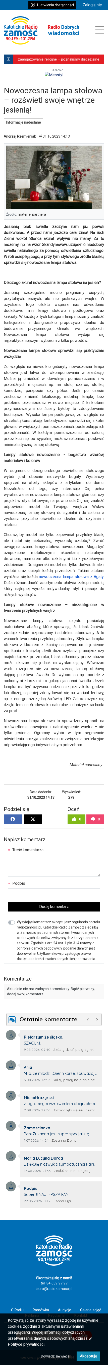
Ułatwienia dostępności (55, 5)
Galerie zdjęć (90, 1310)
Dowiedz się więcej (55, 1356)
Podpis (18, 883)
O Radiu (17, 1310)
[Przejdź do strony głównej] (41, 30)
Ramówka (41, 1310)
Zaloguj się (92, 5)
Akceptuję (88, 1356)
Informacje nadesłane (23, 122)
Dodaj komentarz (54, 906)
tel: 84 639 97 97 (54, 1283)
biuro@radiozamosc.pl (54, 1289)
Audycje (64, 1310)
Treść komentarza (27, 849)
